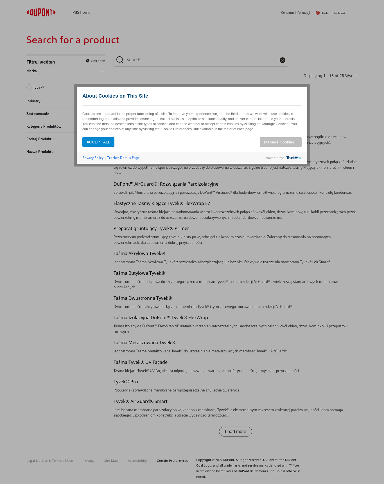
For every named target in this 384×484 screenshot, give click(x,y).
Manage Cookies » (280, 142)
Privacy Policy (92, 157)
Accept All (98, 142)
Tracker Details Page (123, 157)
